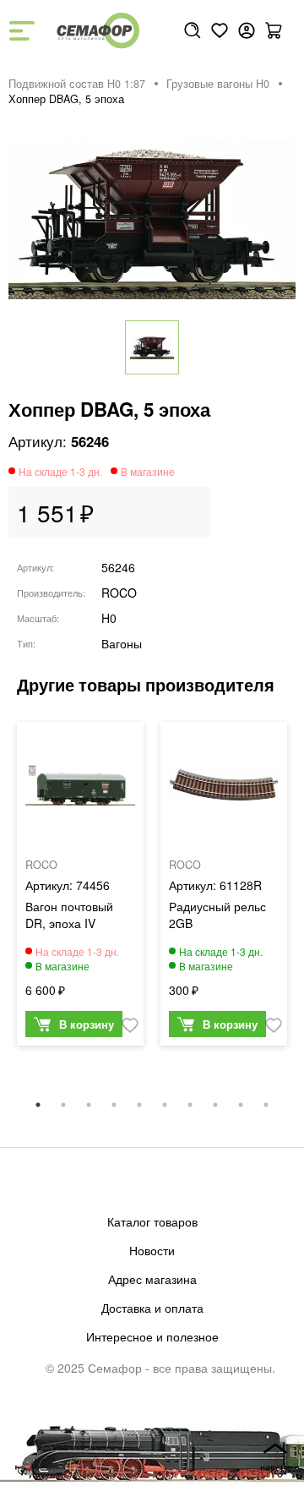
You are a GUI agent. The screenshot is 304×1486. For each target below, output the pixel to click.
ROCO (119, 592)
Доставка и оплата (152, 1307)
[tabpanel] (80, 888)
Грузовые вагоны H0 (217, 83)
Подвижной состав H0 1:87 (76, 83)
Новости (152, 1250)
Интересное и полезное (152, 1336)
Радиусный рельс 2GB (217, 914)
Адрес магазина (152, 1278)
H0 (109, 617)
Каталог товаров (152, 1221)
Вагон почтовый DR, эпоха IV (69, 914)
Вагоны (121, 643)
